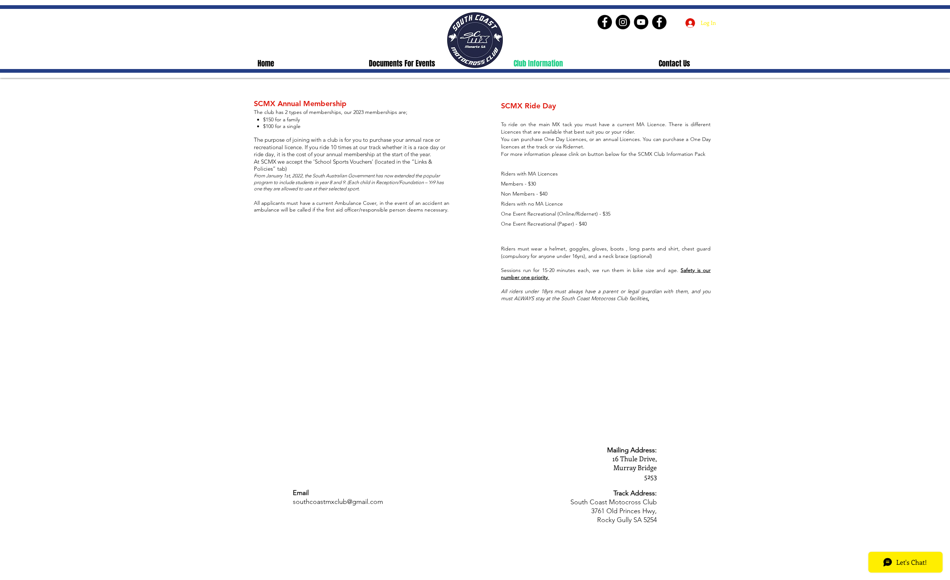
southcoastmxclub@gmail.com (338, 502)
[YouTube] (641, 22)
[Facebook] (604, 22)
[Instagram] (623, 22)
